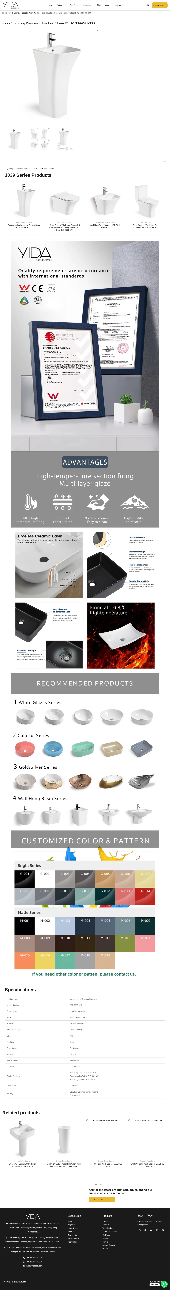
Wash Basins (14, 13)
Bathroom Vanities (109, 1232)
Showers (106, 1238)
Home (4, 13)
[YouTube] (151, 1230)
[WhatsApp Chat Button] (164, 1284)
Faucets (105, 1225)
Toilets (105, 1221)
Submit (129, 126)
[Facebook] (139, 1230)
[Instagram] (157, 1230)
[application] (65, 5)
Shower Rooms (108, 1245)
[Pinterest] (163, 1230)
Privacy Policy (73, 1238)
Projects (71, 1225)
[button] (102, 1200)
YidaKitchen (72, 1242)
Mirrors (105, 1242)
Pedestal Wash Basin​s (30, 13)
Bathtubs (106, 1235)
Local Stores (73, 1228)
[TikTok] (145, 1230)
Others (105, 1249)
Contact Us (72, 1235)
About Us (71, 1232)
